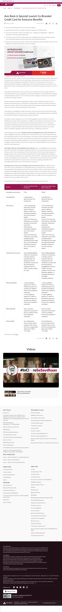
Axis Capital (12, 569)
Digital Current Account (27, 547)
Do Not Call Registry (8, 445)
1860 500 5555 (7, 418)
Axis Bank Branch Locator (10, 434)
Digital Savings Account (16, 547)
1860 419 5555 (21, 417)
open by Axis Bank (44, 550)
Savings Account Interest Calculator (24, 556)
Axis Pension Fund (43, 568)
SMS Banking (6, 429)
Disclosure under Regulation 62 (39, 436)
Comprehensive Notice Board (38, 515)
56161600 (12, 452)
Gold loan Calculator (38, 559)
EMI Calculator (6, 558)
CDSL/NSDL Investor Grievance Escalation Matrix (16, 447)
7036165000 (16, 424)
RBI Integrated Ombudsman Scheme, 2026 (42, 497)
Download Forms (7, 485)
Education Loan (38, 549)
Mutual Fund (32, 550)
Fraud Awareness (35, 477)
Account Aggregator (36, 508)
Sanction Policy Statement (38, 518)
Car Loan (27, 549)
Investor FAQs (34, 428)
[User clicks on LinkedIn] (24, 587)
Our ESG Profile (35, 474)
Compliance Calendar (36, 425)
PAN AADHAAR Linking (37, 500)
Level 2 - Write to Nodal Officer (11, 459)
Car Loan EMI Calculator (41, 562)
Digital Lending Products (37, 484)
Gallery (5, 480)
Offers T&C (6, 499)
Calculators (6, 555)
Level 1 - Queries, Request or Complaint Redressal (16, 457)
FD (47, 547)
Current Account (37, 547)
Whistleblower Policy (8, 442)
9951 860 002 (19, 452)
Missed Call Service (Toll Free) (11, 427)
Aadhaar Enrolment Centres (38, 503)
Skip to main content (7, 1)
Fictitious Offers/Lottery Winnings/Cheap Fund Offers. (22, 583)
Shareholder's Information (38, 418)
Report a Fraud (11, 591)
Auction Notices (35, 510)
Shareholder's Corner (37, 410)
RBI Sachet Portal (35, 492)
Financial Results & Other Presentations (41, 420)
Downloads (6, 482)
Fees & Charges (7, 502)
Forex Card (27, 552)
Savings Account (6, 547)
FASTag (37, 550)
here (17, 334)
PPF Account (20, 550)
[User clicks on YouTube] (20, 587)
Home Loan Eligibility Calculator (35, 561)
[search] (47, 5)
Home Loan (31, 549)
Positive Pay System (36, 523)
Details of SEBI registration (38, 533)
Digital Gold (26, 550)
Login (59, 5)
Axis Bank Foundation (8, 568)
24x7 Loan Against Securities (9, 550)
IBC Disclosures (35, 521)
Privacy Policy (23, 602)
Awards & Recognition (9, 474)
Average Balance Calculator (9, 556)
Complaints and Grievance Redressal (12, 437)
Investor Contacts (35, 430)
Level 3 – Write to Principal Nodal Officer (14, 462)
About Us (10, 8)
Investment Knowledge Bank (10, 493)
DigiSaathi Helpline (36, 482)
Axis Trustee (6, 569)
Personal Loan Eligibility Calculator (25, 559)
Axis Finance (35, 568)
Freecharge (24, 569)
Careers (33, 469)
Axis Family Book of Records (18, 552)
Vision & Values (7, 472)
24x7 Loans (45, 549)
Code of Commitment (32, 602)
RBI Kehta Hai (34, 490)
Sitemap (33, 487)
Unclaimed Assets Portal (37, 535)
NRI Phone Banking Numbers (10, 432)
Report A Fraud (7, 440)
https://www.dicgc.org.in (17, 597)
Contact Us (6, 412)
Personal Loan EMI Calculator (10, 559)
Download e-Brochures (9, 490)
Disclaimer (16, 602)
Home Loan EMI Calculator (21, 561)
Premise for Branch (36, 505)
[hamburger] (2, 4)
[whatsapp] (50, 5)
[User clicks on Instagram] (27, 587)
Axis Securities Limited (27, 568)
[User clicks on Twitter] (17, 587)
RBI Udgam (34, 495)
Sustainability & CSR (36, 471)
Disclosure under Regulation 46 (39, 433)
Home (4, 8)
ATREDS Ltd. (18, 569)
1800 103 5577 (7, 417)
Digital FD (44, 547)
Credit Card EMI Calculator (17, 558)
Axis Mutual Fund (17, 568)
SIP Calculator (20, 564)
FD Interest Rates (7, 549)
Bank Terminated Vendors (37, 513)
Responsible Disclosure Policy (21, 603)
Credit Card (14, 549)
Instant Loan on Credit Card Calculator (32, 558)
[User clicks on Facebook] (14, 587)
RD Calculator (43, 556)
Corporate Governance (37, 423)
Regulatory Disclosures (37, 415)
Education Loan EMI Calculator (10, 562)
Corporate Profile (7, 469)
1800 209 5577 (21, 415)
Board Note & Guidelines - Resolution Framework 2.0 (45, 442)
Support (54, 5)
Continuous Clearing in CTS (38, 526)
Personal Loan (21, 549)
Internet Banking (7, 552)
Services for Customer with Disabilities (41, 479)
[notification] (45, 5)
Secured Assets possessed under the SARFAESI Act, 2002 (44, 529)
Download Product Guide (9, 487)
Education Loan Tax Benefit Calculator (26, 562)
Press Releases (17, 8)
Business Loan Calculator (9, 561)
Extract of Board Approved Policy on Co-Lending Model (43, 439)
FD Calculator (36, 556)
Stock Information (35, 412)
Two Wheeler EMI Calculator (9, 564)
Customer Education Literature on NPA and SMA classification (15, 496)
